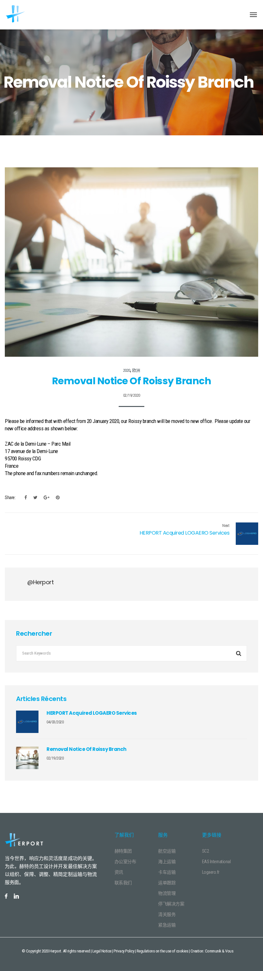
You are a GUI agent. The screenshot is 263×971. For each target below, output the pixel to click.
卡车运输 (166, 872)
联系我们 (123, 882)
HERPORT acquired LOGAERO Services (185, 533)
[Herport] (30, 14)
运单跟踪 (166, 882)
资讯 (119, 872)
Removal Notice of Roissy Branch (86, 749)
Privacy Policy (124, 951)
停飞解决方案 (171, 903)
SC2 (205, 851)
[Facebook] (25, 497)
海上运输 (166, 861)
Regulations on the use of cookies (162, 951)
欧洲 (136, 370)
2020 (126, 370)
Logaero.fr (210, 872)
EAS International (216, 861)
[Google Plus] (46, 497)
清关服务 (166, 914)
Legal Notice (101, 951)
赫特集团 (123, 851)
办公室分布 (125, 861)
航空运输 (166, 851)
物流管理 (166, 893)
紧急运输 (166, 924)
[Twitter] (35, 497)
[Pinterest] (56, 497)
